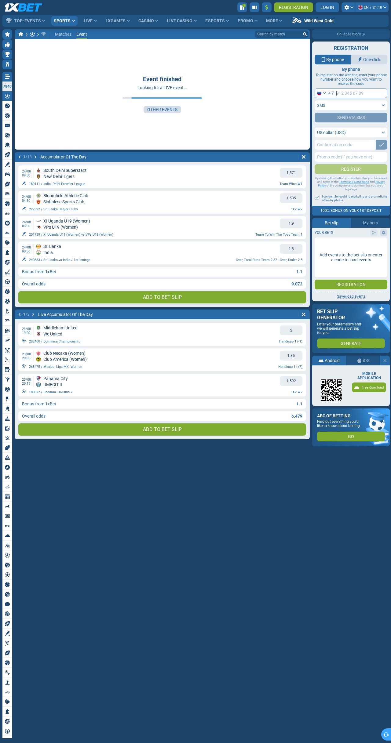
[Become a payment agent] (254, 7)
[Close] (385, 360)
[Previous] (19, 156)
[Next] (35, 156)
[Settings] (349, 7)
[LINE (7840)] (20, 34)
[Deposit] (267, 7)
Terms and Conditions (354, 181)
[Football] (32, 34)
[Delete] (303, 157)
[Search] (305, 34)
